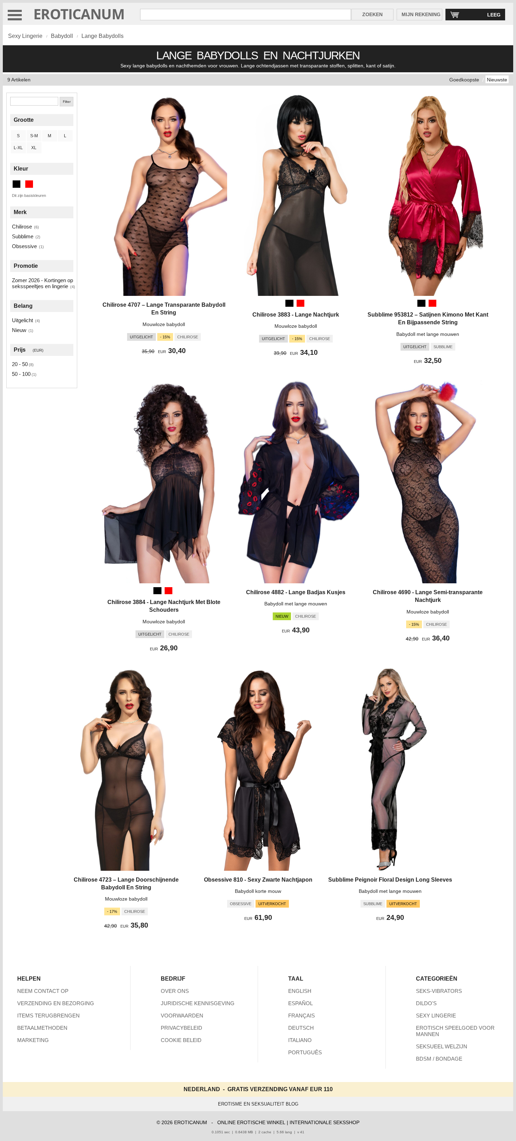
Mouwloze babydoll (164, 324)
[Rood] (300, 303)
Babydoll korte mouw (258, 891)
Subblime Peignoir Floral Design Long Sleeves (390, 880)
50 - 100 (21, 374)
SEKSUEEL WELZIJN (441, 1046)
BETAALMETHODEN (42, 1028)
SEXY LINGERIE (436, 1016)
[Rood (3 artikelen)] (29, 184)
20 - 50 (20, 364)
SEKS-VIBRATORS (439, 991)
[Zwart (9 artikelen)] (16, 184)
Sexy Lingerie (25, 36)
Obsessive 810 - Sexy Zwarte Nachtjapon (258, 880)
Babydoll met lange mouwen (427, 334)
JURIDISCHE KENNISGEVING (197, 1003)
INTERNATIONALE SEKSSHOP (324, 1122)
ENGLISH (299, 991)
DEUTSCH (301, 1028)
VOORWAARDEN (182, 1016)
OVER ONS (175, 991)
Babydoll (62, 36)
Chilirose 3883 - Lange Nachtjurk (295, 315)
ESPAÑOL (300, 1003)
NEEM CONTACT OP (42, 991)
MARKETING (33, 1040)
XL (34, 147)
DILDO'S (426, 1003)
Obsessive (24, 246)
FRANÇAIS (301, 1016)
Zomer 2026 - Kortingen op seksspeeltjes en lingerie (42, 283)
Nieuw (19, 330)
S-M (34, 135)
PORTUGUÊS (305, 1052)
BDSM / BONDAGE (439, 1059)
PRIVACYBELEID (181, 1028)
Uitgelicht (22, 320)
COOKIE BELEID (181, 1040)
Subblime (22, 236)
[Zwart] (289, 303)
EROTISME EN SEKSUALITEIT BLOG (258, 1104)
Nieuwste (497, 79)
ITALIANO (300, 1040)
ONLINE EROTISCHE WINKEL (251, 1122)
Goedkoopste (464, 79)
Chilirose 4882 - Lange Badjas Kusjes (295, 592)
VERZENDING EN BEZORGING (55, 1003)
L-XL (18, 147)
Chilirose (22, 227)
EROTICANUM (79, 14)
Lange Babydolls (102, 36)
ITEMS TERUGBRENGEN (48, 1016)
